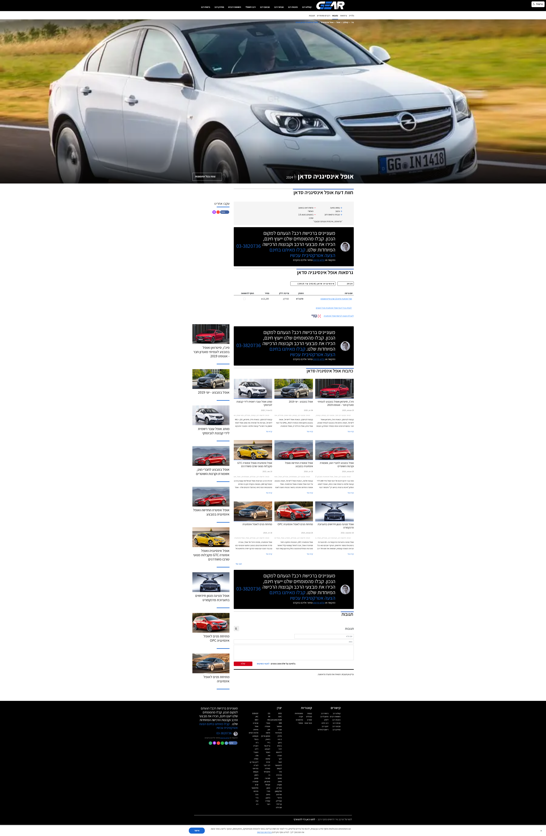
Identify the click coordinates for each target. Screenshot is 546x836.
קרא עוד (351, 431)
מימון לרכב (324, 716)
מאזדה (267, 768)
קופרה (267, 801)
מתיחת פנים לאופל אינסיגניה (216, 678)
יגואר (280, 762)
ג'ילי (268, 742)
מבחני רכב (279, 7)
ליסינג (326, 720)
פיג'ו (256, 794)
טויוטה (267, 758)
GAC (280, 716)
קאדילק (279, 801)
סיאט (280, 781)
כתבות (335, 15)
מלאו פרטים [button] (224, 737)
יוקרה (301, 716)
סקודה (279, 784)
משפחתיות (299, 713)
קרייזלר (279, 804)
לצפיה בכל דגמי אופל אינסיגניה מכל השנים (334, 307)
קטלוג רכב (307, 7)
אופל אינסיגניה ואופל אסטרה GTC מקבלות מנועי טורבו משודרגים (211, 554)
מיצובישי (267, 771)
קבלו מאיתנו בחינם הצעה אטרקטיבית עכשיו (302, 252)
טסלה (256, 758)
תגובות (312, 15)
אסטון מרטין (265, 736)
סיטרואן (267, 781)
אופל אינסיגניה (327, 22)
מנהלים (309, 716)
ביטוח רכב (205, 7)
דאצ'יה (255, 746)
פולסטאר (254, 788)
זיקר (280, 758)
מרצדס (279, 775)
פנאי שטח (308, 723)
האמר (268, 752)
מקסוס (255, 771)
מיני (280, 771)
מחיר (267, 293)
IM (269, 716)
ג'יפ (257, 742)
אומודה (267, 726)
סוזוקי (256, 778)
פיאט (268, 794)
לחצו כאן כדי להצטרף (304, 819)
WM (280, 723)
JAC (256, 716)
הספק (301, 293)
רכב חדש (325, 723)
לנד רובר (267, 765)
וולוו (257, 755)
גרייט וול (267, 746)
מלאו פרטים (319, 260)
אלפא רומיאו (253, 732)
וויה (269, 755)
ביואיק (268, 739)
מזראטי (255, 768)
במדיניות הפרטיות (264, 832)
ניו (269, 775)
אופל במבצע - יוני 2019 (213, 392)
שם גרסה (349, 293)
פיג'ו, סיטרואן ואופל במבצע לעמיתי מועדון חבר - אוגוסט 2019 (211, 351)
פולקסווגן (278, 791)
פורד (268, 791)
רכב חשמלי (250, 7)
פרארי (279, 797)
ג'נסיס (279, 746)
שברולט (279, 807)
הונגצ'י (256, 752)
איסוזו (268, 732)
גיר (352, 22)
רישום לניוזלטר (322, 729)
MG (268, 720)
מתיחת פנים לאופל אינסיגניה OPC (216, 638)
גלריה (351, 15)
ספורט (309, 720)
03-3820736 (248, 246)
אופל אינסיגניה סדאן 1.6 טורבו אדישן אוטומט (336, 298)
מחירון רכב (219, 7)
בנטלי (256, 739)
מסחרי (300, 723)
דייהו (256, 749)
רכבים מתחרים (323, 15)
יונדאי (268, 762)
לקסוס (279, 768)
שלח (243, 663)
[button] (224, 212)
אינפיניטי (278, 732)
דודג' (280, 749)
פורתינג (279, 794)
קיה (257, 801)
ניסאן (256, 775)
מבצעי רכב (265, 7)
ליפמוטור (278, 765)
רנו (257, 804)
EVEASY (255, 713)
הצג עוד (238, 563)
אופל (338, 22)
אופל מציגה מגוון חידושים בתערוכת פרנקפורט (212, 597)
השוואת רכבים (234, 7)
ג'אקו (280, 742)
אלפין (280, 736)
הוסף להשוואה (247, 293)
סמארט (255, 781)
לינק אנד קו (254, 762)
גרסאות (343, 15)
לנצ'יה (256, 765)
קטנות (309, 713)
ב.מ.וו (280, 739)
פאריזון (279, 788)
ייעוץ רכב (325, 726)
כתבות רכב (293, 7)
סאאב (279, 778)
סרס (256, 784)
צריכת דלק (284, 293)
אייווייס (256, 729)
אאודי (268, 723)
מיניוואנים (299, 720)
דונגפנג (267, 749)
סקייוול (267, 784)
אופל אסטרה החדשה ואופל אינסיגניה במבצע (211, 512)
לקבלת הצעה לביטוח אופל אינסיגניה (339, 315)
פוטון (268, 788)
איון (269, 729)
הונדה (279, 755)
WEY (256, 720)
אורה (280, 729)
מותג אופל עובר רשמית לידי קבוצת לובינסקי (213, 430)
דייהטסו (279, 752)
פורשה (255, 791)
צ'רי (257, 797)
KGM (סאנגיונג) (276, 720)
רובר (268, 804)
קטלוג (345, 22)
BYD (280, 713)
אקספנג (255, 736)
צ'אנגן (268, 797)
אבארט (255, 723)
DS (269, 713)
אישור (196, 830)
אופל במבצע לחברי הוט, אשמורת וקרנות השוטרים (212, 471)
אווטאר (279, 726)
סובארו (267, 778)
